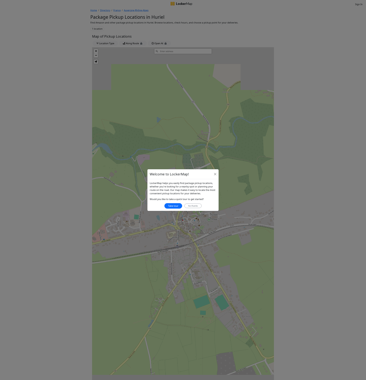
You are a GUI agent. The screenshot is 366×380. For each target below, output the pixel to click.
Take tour (173, 205)
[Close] (215, 174)
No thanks (193, 205)
